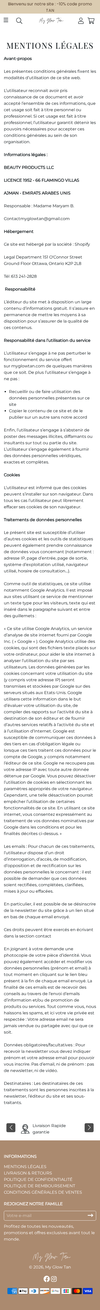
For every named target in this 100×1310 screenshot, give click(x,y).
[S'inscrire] (90, 1215)
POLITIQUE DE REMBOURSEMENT (39, 1185)
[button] (10, 1127)
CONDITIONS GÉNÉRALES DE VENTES (43, 1192)
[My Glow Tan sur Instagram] (54, 1279)
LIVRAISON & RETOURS (28, 1173)
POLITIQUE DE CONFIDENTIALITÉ (38, 1179)
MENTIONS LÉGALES (25, 1166)
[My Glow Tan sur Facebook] (47, 1279)
